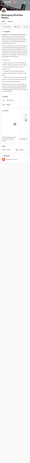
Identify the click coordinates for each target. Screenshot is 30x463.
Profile (3, 21)
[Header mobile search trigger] (28, 2)
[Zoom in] (26, 115)
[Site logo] (9, 2)
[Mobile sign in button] (24, 2)
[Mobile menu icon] (2, 2)
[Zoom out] (26, 117)
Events (10, 21)
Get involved (8, 89)
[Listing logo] (4, 10)
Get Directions (23, 139)
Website (8, 104)
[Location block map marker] (15, 124)
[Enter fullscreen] (26, 120)
